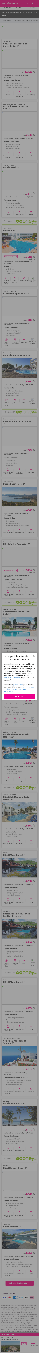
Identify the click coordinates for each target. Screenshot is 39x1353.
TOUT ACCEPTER (19, 696)
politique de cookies (12, 678)
